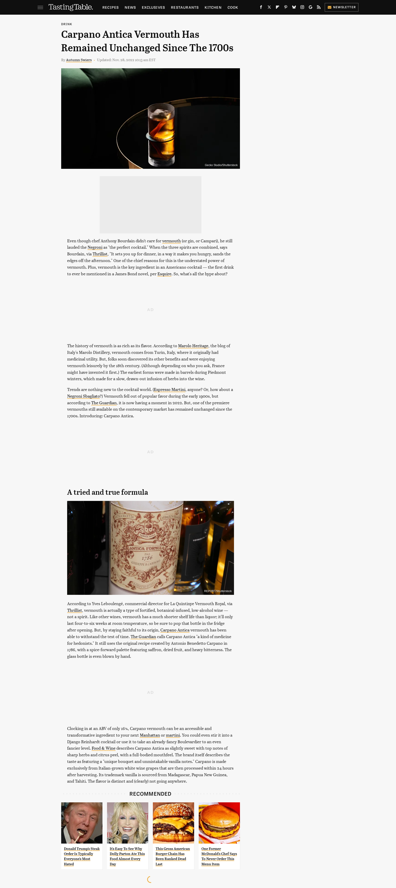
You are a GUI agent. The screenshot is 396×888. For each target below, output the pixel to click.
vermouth (171, 240)
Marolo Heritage (193, 345)
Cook (233, 7)
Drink (66, 23)
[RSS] (318, 8)
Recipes (110, 7)
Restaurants (185, 7)
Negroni (95, 247)
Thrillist (100, 254)
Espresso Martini (169, 389)
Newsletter (344, 7)
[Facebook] (261, 8)
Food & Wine (104, 748)
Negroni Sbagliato (83, 396)
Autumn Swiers (79, 59)
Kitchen (213, 7)
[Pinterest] (285, 8)
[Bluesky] (294, 8)
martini (173, 735)
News (130, 7)
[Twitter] (269, 8)
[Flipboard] (277, 8)
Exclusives (153, 7)
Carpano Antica (175, 630)
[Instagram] (302, 8)
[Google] (310, 8)
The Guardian (104, 402)
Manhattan (150, 735)
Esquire (164, 273)
